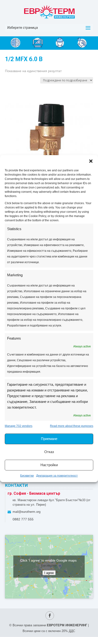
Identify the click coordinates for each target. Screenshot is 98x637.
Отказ (49, 452)
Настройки (49, 465)
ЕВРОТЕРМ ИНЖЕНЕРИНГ (67, 625)
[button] (90, 161)
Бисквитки (27, 475)
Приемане (49, 439)
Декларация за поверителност (57, 475)
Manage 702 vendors (18, 426)
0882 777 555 (23, 519)
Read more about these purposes (71, 426)
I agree (49, 573)
